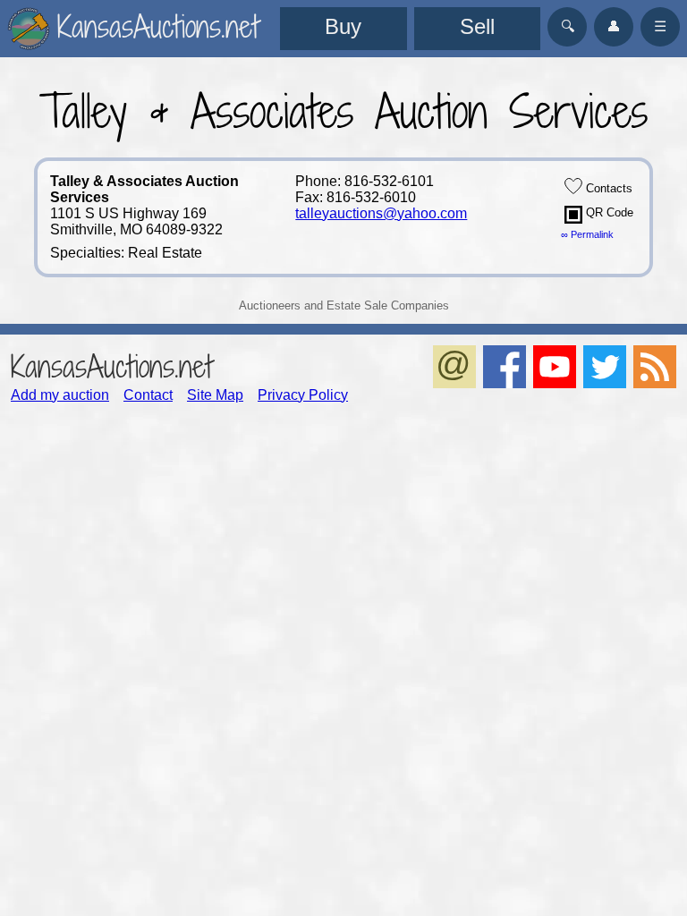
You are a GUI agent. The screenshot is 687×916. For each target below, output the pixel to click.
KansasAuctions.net (111, 366)
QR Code (607, 212)
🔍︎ (567, 26)
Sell (477, 26)
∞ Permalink (587, 234)
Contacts (607, 188)
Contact (148, 395)
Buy (343, 26)
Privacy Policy (303, 395)
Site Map (215, 395)
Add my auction (60, 395)
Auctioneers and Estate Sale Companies (344, 305)
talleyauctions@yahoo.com (381, 213)
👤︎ (613, 26)
